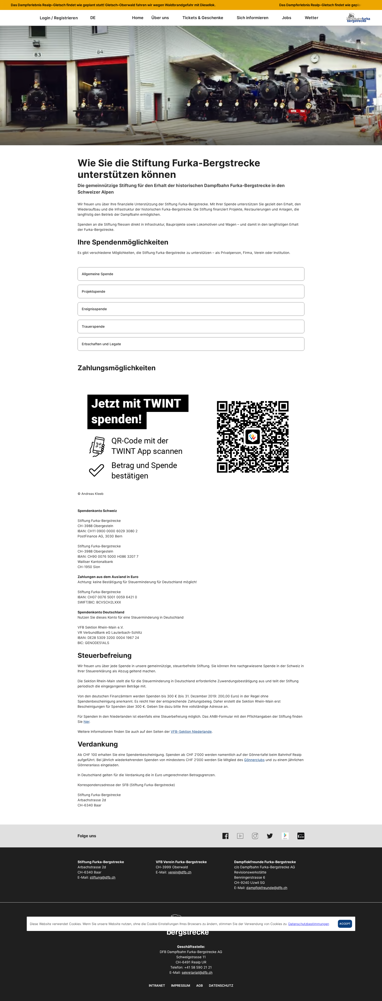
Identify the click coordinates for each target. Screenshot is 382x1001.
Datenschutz (221, 985)
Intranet (157, 985)
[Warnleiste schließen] (366, 5)
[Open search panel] (21, 18)
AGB (199, 985)
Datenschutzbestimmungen (308, 924)
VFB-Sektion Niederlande (191, 732)
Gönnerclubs (254, 760)
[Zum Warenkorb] (31, 18)
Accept (344, 923)
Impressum (180, 985)
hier (86, 722)
